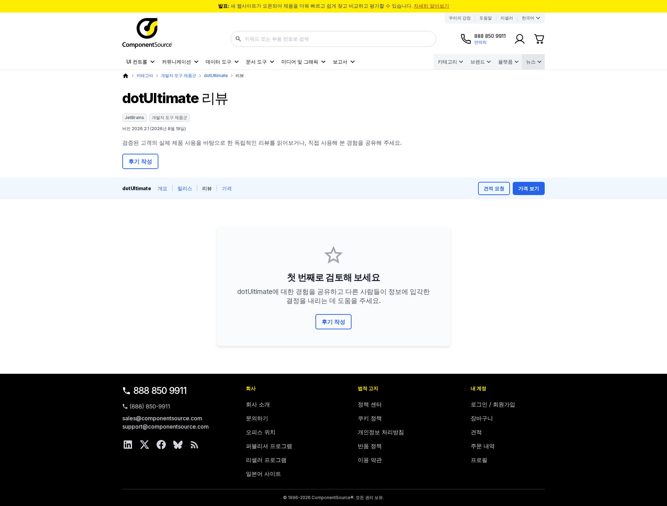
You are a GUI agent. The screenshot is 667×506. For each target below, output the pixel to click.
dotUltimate (216, 75)
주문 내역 (483, 445)
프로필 (479, 459)
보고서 (340, 62)
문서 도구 (256, 62)
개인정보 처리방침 (381, 432)
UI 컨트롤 (136, 62)
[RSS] (194, 444)
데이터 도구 (218, 62)
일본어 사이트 (263, 473)
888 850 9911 (160, 390)
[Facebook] (161, 444)
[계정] (519, 38)
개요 (162, 188)
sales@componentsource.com (162, 418)
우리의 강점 (460, 17)
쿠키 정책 (370, 418)
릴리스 (185, 188)
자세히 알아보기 (431, 6)
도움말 (485, 17)
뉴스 (531, 62)
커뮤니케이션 (176, 62)
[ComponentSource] (147, 33)
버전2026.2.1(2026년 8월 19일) (154, 128)
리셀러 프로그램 (266, 459)
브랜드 (477, 62)
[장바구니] (539, 38)
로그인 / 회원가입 (493, 404)
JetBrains (134, 117)
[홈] (125, 76)
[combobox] (333, 39)
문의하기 (257, 418)
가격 (227, 188)
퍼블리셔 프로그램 (269, 445)
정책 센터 (370, 404)
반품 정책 (370, 445)
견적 (476, 432)
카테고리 (447, 62)
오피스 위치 (260, 432)
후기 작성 (140, 161)
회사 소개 (258, 404)
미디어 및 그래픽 (299, 62)
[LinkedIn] (127, 444)
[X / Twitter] (144, 444)
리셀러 (507, 17)
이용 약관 (370, 459)
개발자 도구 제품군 (178, 75)
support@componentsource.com (165, 426)
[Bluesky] (177, 444)
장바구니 (482, 418)
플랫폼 (505, 62)
